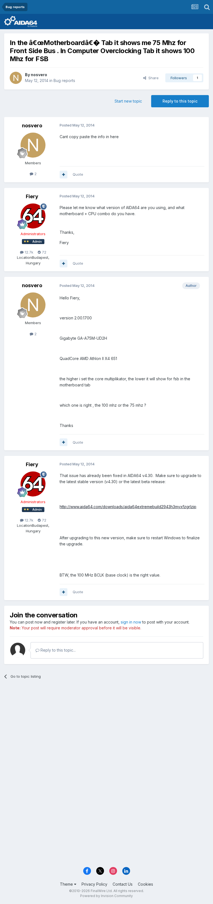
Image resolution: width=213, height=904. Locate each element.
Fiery (32, 196)
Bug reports (64, 80)
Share (152, 78)
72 (43, 252)
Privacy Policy (94, 884)
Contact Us (123, 884)
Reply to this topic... (57, 650)
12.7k (28, 252)
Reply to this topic (180, 101)
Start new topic (128, 101)
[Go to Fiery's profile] (33, 216)
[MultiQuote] (63, 174)
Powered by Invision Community (106, 896)
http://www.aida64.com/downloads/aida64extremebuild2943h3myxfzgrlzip (128, 506)
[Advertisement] (106, 726)
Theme (67, 884)
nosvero (39, 74)
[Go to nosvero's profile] (16, 78)
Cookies (145, 884)
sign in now (131, 622)
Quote (78, 174)
